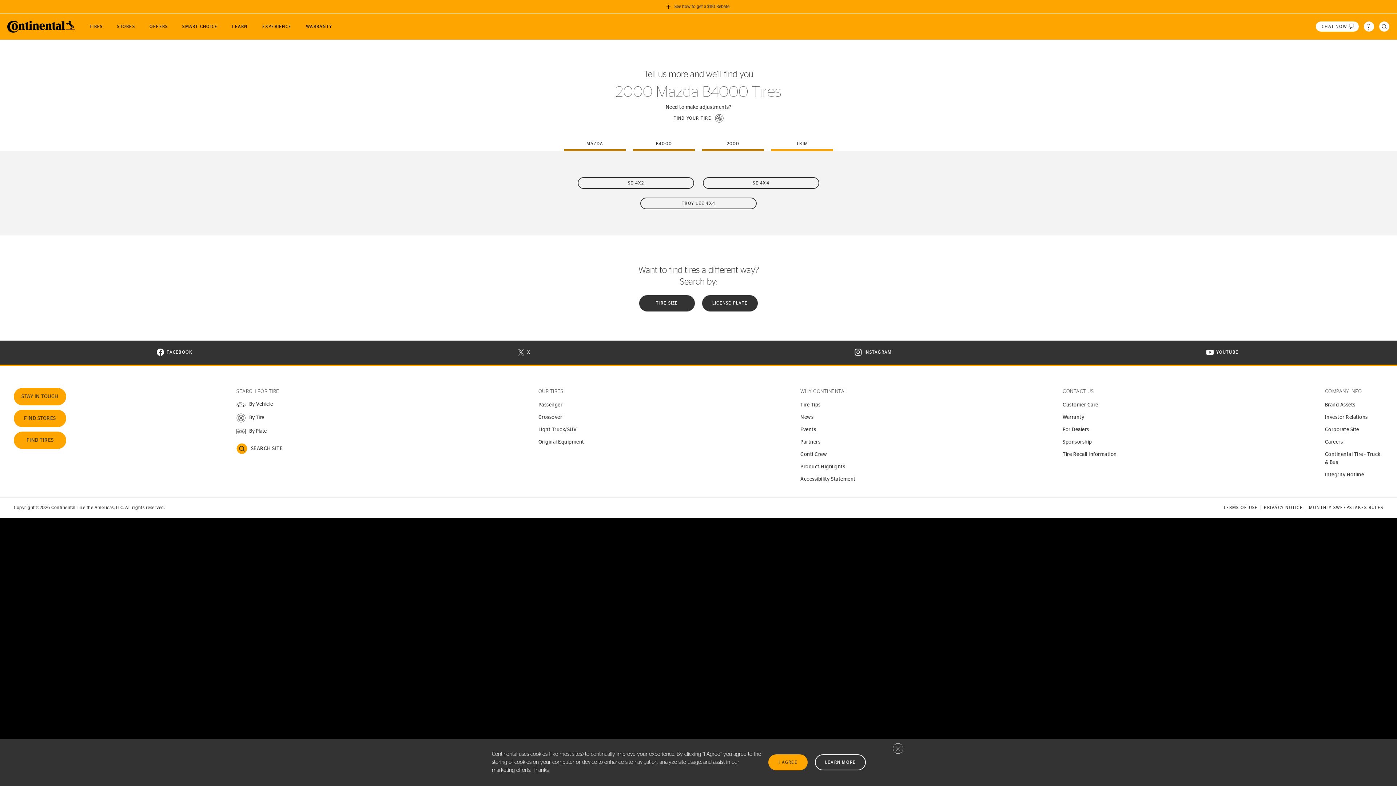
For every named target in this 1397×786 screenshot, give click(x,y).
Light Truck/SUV (557, 429)
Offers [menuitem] (159, 26)
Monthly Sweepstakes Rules (1346, 507)
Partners (810, 442)
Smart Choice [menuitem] (200, 26)
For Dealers (1076, 429)
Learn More (840, 762)
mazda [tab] (594, 144)
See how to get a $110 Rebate (701, 6)
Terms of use (1240, 507)
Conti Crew (813, 454)
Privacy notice (1283, 507)
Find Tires (40, 440)
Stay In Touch (40, 396)
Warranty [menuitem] (319, 26)
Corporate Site (1342, 429)
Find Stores (40, 418)
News (806, 417)
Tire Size (667, 303)
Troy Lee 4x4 (698, 203)
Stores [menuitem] (126, 26)
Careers (1334, 442)
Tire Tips (810, 405)
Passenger (550, 405)
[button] (698, 118)
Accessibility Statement (828, 479)
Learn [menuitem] (239, 26)
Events (808, 429)
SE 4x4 (761, 183)
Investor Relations (1346, 417)
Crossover (550, 417)
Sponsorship (1077, 442)
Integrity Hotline (1344, 474)
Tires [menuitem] (96, 26)
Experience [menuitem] (277, 26)
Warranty (1073, 417)
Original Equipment (561, 442)
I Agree (788, 762)
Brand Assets (1340, 405)
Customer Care (1080, 405)
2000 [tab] (733, 144)
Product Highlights (822, 466)
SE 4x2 (636, 183)
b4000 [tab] (664, 144)
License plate (730, 303)
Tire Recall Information (1090, 454)
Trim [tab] (802, 144)
